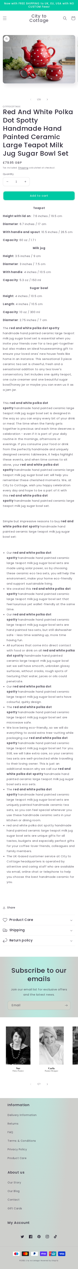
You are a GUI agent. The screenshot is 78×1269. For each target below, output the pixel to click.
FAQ (10, 1132)
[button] (5, 18)
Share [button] (11, 907)
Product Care (17, 1158)
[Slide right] (47, 99)
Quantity (8, 174)
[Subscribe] (66, 1005)
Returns (13, 1124)
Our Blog (14, 1191)
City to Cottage (33, 1260)
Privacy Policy (17, 1149)
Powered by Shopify (50, 1260)
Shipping (23, 167)
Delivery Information (22, 1115)
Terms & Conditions (22, 1141)
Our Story (14, 1182)
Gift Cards (15, 1208)
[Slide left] (31, 99)
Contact (14, 1200)
